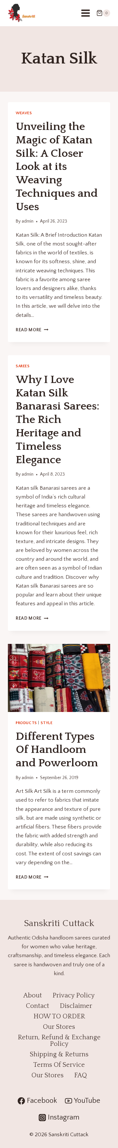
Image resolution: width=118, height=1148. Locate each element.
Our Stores (59, 1026)
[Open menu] (85, 13)
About (32, 995)
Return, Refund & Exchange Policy (59, 1041)
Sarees (23, 366)
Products (26, 723)
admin (27, 221)
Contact (37, 1006)
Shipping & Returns (59, 1054)
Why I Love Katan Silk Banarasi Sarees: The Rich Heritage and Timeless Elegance (57, 420)
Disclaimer (76, 1006)
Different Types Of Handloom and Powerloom (57, 750)
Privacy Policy (73, 995)
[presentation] (59, 678)
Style (47, 723)
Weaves (24, 113)
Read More (32, 330)
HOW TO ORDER (59, 1016)
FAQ (80, 1075)
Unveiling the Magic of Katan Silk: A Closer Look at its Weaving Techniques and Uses (57, 166)
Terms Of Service (59, 1064)
